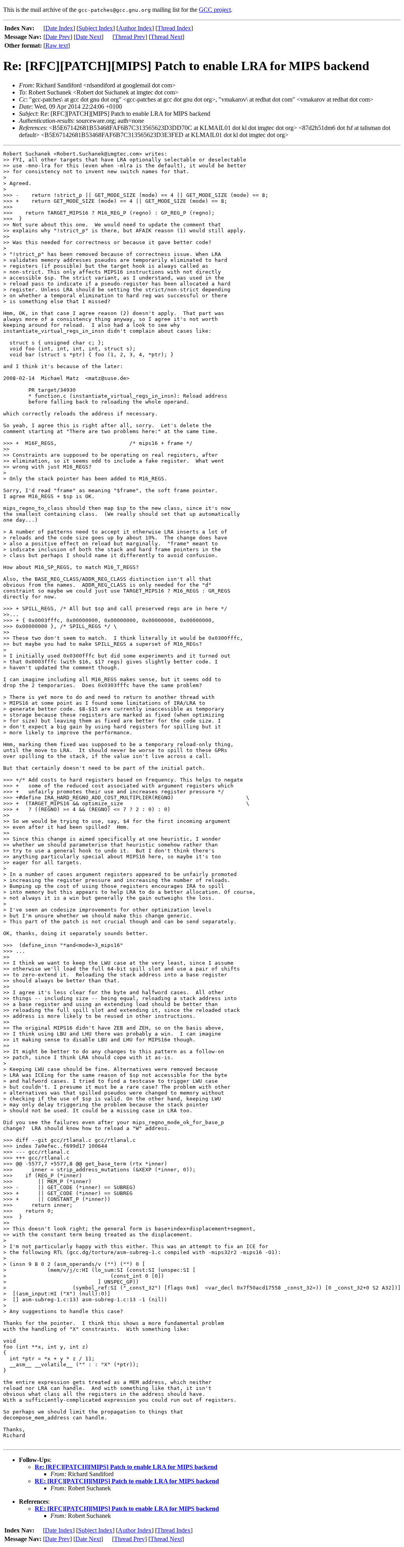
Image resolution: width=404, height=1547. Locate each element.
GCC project (215, 9)
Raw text (56, 45)
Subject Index (96, 28)
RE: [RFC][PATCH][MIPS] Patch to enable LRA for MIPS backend (127, 1481)
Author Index (135, 28)
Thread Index (174, 28)
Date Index (59, 28)
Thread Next (166, 36)
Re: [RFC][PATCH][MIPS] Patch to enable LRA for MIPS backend (126, 1467)
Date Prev (57, 36)
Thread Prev (129, 36)
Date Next (88, 36)
